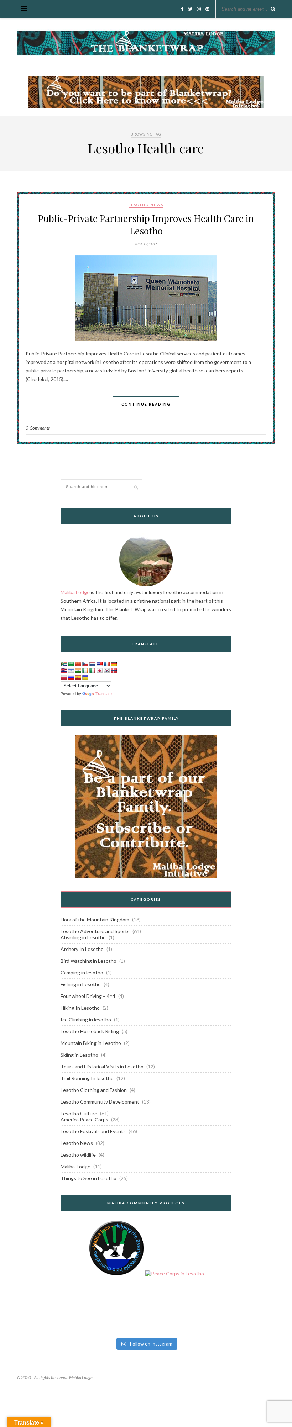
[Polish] (64, 677)
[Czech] (85, 664)
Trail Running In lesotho (87, 1078)
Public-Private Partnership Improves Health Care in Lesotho (146, 224)
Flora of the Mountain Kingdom (95, 919)
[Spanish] (78, 677)
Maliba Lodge (75, 592)
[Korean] (106, 670)
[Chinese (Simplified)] (78, 664)
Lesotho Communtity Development (100, 1102)
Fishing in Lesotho (81, 984)
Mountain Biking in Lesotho (91, 1043)
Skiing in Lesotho (79, 1055)
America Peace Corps (84, 1119)
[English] (99, 664)
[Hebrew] (71, 670)
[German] (113, 664)
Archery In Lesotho (82, 949)
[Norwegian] (113, 670)
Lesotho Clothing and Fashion (94, 1090)
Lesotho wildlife (78, 1155)
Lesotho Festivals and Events (93, 1131)
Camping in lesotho (82, 972)
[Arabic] (71, 664)
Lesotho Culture (79, 1113)
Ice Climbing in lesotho (86, 1019)
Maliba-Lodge (75, 1166)
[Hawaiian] (64, 670)
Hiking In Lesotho (80, 1008)
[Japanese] (99, 670)
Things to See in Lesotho (88, 1178)
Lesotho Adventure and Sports (95, 931)
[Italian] (92, 670)
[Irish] (85, 670)
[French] (106, 664)
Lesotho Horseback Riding (90, 1031)
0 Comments (38, 428)
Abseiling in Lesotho (83, 937)
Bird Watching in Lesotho (88, 961)
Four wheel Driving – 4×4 (88, 996)
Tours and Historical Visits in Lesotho (102, 1066)
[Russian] (71, 677)
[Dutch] (92, 664)
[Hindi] (78, 670)
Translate (103, 694)
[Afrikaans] (64, 664)
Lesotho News (146, 204)
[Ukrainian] (85, 677)
